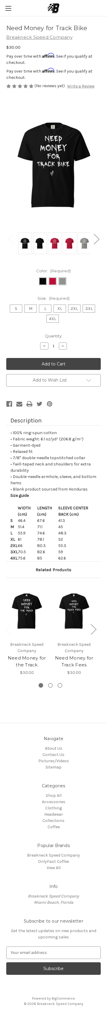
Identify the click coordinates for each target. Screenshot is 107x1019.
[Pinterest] (50, 404)
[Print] (29, 404)
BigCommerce (63, 998)
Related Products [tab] (53, 569)
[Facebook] (9, 404)
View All (54, 867)
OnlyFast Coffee (53, 861)
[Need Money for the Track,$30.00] (26, 611)
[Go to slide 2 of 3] (50, 685)
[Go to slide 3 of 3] (60, 685)
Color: (53, 270)
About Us (53, 748)
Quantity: (53, 335)
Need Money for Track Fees (74, 661)
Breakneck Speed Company (53, 855)
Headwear (53, 814)
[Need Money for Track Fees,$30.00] (74, 611)
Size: (53, 298)
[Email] (19, 404)
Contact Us (53, 754)
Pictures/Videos (53, 760)
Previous (11, 239)
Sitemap (53, 767)
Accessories (53, 801)
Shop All (54, 795)
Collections (53, 820)
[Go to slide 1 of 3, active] (41, 685)
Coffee (54, 826)
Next (96, 239)
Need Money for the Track (27, 661)
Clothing (53, 808)
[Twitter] (40, 404)
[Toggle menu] (8, 8)
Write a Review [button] (81, 86)
